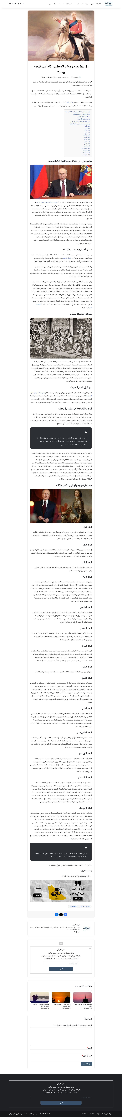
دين (50, 4)
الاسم (89, 1048)
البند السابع (87, 139)
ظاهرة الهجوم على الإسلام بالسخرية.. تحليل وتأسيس (61, 1005)
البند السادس (86, 137)
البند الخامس (86, 135)
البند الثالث (87, 131)
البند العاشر (87, 146)
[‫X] (75, 932)
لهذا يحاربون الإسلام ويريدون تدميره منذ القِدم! (83, 1005)
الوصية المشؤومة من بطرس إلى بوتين (80, 121)
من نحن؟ (35, 1114)
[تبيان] (108, 4)
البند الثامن (87, 142)
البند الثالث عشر (86, 153)
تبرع (17, 1114)
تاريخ (92, 4)
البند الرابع (87, 133)
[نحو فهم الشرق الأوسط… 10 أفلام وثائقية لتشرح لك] (39, 997)
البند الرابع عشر (86, 155)
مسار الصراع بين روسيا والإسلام (81, 114)
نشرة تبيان (12, 1114)
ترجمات (77, 4)
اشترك (61, 969)
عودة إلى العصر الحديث (84, 119)
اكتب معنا (29, 1114)
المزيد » (69, 929)
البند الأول (87, 126)
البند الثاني (87, 128)
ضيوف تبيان (75, 77)
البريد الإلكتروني (87, 1055)
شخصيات (61, 4)
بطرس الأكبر (69, 102)
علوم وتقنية (69, 4)
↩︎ (62, 876)
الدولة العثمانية (66, 258)
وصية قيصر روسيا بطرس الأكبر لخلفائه (80, 124)
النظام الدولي (72, 906)
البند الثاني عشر (86, 150)
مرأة (55, 4)
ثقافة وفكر (98, 4)
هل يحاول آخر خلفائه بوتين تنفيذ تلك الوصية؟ (77, 112)
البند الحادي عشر (85, 148)
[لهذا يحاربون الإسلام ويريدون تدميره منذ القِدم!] (82, 997)
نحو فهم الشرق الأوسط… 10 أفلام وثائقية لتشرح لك (41, 1005)
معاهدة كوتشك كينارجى (83, 116)
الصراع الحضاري (85, 906)
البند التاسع (87, 144)
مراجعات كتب (85, 4)
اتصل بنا (22, 1114)
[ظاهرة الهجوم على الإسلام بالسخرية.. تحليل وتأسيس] (61, 997)
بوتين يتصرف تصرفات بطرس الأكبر (47, 202)
